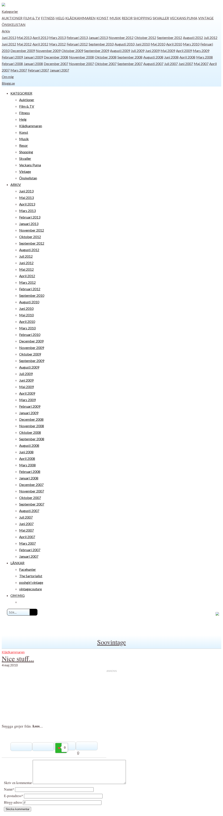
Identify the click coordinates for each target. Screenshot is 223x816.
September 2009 (96, 50)
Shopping (142, 18)
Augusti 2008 (153, 57)
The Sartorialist (30, 576)
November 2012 (121, 37)
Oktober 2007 (106, 64)
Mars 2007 (18, 70)
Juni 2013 (9, 37)
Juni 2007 (186, 64)
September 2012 (169, 37)
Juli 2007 (171, 64)
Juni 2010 (142, 44)
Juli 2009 (137, 50)
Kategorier (10, 11)
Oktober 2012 (145, 37)
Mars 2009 (201, 50)
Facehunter (27, 569)
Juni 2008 (171, 57)
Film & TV (31, 18)
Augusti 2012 (193, 37)
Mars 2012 (57, 44)
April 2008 (187, 57)
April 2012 (40, 44)
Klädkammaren (80, 18)
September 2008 (129, 57)
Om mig (8, 77)
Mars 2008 (204, 57)
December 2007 (56, 64)
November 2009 (48, 50)
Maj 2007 (201, 64)
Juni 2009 (152, 50)
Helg (60, 18)
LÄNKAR (17, 563)
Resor (127, 18)
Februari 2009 (12, 57)
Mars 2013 (57, 37)
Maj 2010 (158, 44)
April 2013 (40, 37)
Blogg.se (8, 83)
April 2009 (184, 50)
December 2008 (56, 57)
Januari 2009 (33, 57)
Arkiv (6, 31)
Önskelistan (13, 24)
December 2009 (22, 50)
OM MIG (17, 595)
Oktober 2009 (72, 50)
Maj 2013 (24, 37)
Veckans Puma (183, 18)
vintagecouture (30, 589)
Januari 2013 (98, 37)
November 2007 (81, 64)
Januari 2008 (33, 64)
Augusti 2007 (153, 64)
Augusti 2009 (120, 50)
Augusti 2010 (125, 44)
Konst (102, 18)
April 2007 (27, 537)
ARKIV (15, 184)
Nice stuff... (18, 658)
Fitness (48, 18)
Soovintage (111, 641)
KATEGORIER (21, 93)
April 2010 (174, 44)
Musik (115, 18)
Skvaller (161, 18)
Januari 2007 (59, 70)
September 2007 (129, 64)
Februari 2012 (77, 44)
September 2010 (101, 44)
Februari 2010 (29, 334)
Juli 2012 (210, 37)
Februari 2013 (77, 37)
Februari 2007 (38, 70)
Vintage (206, 18)
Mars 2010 (191, 44)
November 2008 (81, 57)
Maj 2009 (167, 50)
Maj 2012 (24, 44)
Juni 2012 (9, 44)
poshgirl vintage (31, 582)
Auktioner (12, 18)
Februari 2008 (12, 64)
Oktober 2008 (106, 57)
